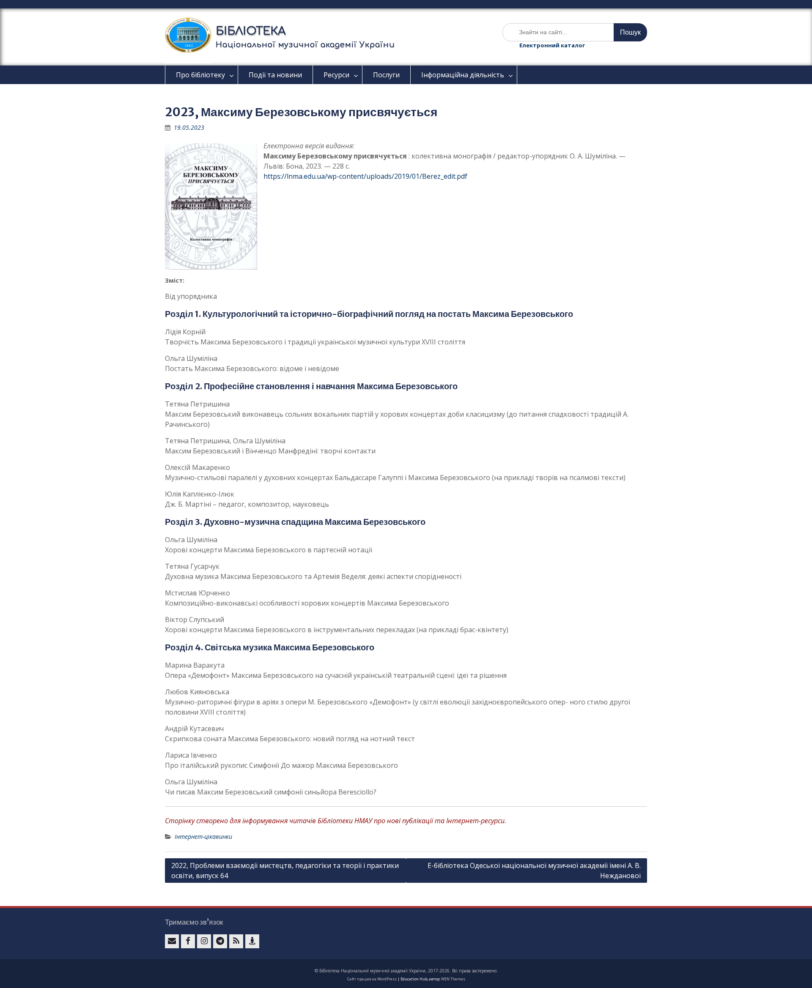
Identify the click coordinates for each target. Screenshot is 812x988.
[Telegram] (220, 941)
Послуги (386, 74)
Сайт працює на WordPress (372, 979)
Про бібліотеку (200, 74)
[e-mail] (172, 941)
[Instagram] (204, 941)
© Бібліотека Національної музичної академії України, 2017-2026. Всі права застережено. (406, 971)
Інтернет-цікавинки (203, 836)
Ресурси (336, 74)
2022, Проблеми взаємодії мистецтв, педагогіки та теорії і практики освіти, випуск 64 (285, 870)
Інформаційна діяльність (462, 74)
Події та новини (275, 74)
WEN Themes (453, 979)
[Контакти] (252, 941)
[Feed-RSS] (236, 941)
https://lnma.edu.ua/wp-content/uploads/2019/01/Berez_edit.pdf (365, 176)
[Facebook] (188, 941)
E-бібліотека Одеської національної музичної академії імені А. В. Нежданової (534, 870)
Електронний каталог (552, 45)
